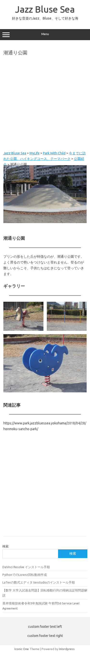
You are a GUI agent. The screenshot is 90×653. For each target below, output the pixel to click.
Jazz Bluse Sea (45, 9)
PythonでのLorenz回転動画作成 (24, 574)
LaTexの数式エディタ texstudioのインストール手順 (38, 582)
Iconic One (21, 649)
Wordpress (67, 649)
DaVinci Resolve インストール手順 (26, 567)
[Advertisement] (45, 103)
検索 (5, 546)
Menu (45, 34)
